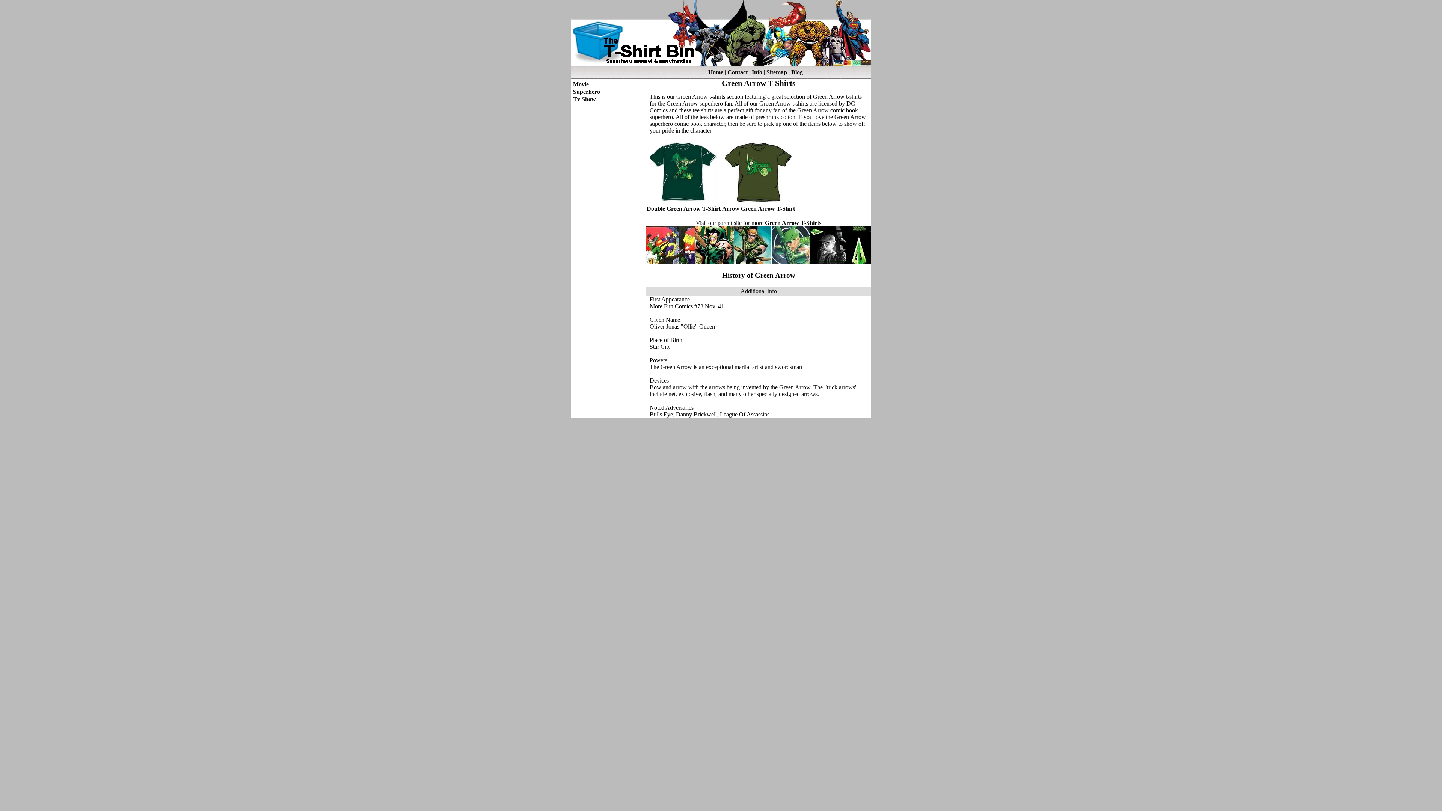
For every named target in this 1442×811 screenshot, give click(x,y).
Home (715, 72)
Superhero (586, 92)
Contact (737, 72)
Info (757, 72)
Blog (797, 72)
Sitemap (776, 72)
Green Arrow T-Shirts (793, 223)
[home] (721, 63)
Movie (581, 84)
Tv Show (584, 99)
